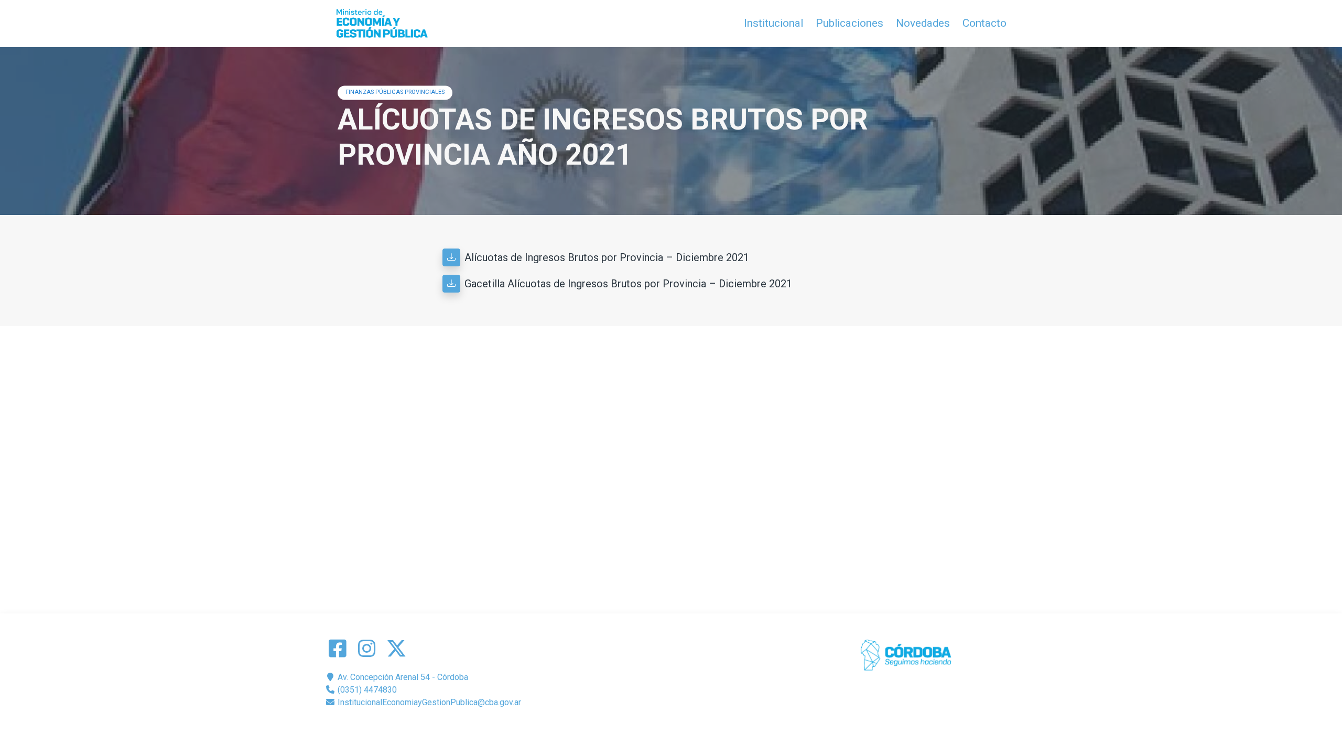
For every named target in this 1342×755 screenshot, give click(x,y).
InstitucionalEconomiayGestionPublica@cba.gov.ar (428, 702)
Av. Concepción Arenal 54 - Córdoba (402, 677)
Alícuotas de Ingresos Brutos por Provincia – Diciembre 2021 (606, 257)
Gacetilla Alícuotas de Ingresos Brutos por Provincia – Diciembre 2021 (628, 283)
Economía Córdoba (686, 727)
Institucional (773, 23)
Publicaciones (849, 23)
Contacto (984, 23)
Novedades (923, 23)
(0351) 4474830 (366, 690)
